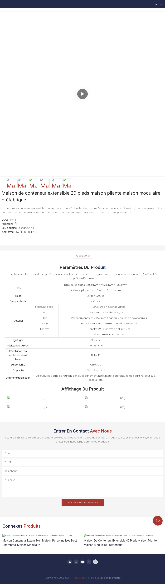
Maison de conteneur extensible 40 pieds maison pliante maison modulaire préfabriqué (120, 542)
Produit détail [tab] (82, 255)
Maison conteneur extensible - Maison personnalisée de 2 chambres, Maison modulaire (39, 542)
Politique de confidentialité (105, 577)
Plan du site (79, 577)
